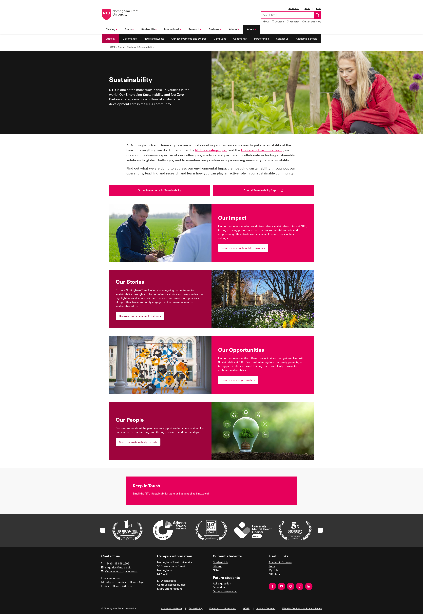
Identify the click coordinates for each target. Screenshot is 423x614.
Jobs (318, 8)
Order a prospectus (225, 591)
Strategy (110, 38)
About (250, 29)
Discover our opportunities (238, 380)
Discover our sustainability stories (140, 316)
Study (128, 29)
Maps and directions (169, 588)
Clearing (110, 29)
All (267, 21)
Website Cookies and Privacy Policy (302, 608)
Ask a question (222, 583)
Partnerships (261, 38)
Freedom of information (222, 608)
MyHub (273, 570)
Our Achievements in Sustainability (159, 190)
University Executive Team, (262, 150)
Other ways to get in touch (121, 571)
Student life (148, 29)
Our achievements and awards (189, 38)
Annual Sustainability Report (261, 190)
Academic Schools (306, 38)
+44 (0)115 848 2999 (117, 563)
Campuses (220, 38)
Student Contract (265, 608)
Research (294, 21)
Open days (219, 587)
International (171, 29)
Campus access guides (171, 584)
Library (217, 566)
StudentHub (220, 562)
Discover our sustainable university (243, 248)
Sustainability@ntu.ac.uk (194, 493)
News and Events (154, 38)
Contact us (282, 38)
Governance (130, 38)
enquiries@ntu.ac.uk (118, 567)
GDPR (246, 608)
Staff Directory (313, 21)
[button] (102, 530)
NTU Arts (274, 574)
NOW (216, 570)
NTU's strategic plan (211, 150)
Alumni (233, 29)
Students (293, 8)
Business (214, 29)
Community (240, 38)
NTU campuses (166, 580)
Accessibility (196, 608)
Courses (279, 21)
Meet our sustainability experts (138, 442)
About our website (171, 608)
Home (112, 47)
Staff (307, 8)
